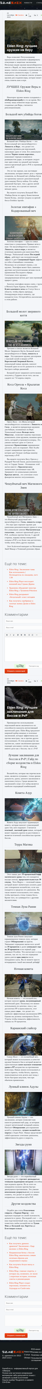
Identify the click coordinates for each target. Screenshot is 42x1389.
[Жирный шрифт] (7, 634)
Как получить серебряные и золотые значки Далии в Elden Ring (22, 603)
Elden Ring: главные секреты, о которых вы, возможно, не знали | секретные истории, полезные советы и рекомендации (23, 1275)
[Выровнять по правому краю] (24, 634)
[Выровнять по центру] (21, 634)
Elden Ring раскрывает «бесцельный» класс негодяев (22, 595)
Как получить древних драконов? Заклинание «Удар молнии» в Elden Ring (21, 1246)
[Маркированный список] (29, 634)
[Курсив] (10, 634)
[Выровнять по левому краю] (18, 634)
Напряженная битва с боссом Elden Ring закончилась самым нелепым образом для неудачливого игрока (22, 1256)
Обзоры (27, 1358)
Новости (28, 3)
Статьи (27, 1355)
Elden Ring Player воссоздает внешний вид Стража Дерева (21, 582)
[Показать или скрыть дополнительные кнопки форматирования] (37, 634)
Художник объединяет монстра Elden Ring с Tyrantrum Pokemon (23, 589)
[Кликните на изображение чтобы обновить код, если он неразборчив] (19, 666)
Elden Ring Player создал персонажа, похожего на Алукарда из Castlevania (19, 1285)
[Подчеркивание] (13, 634)
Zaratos (21, 15)
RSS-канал (35, 1349)
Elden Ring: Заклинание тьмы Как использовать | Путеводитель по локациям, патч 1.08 (23, 573)
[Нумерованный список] (32, 634)
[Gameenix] (11, 3)
